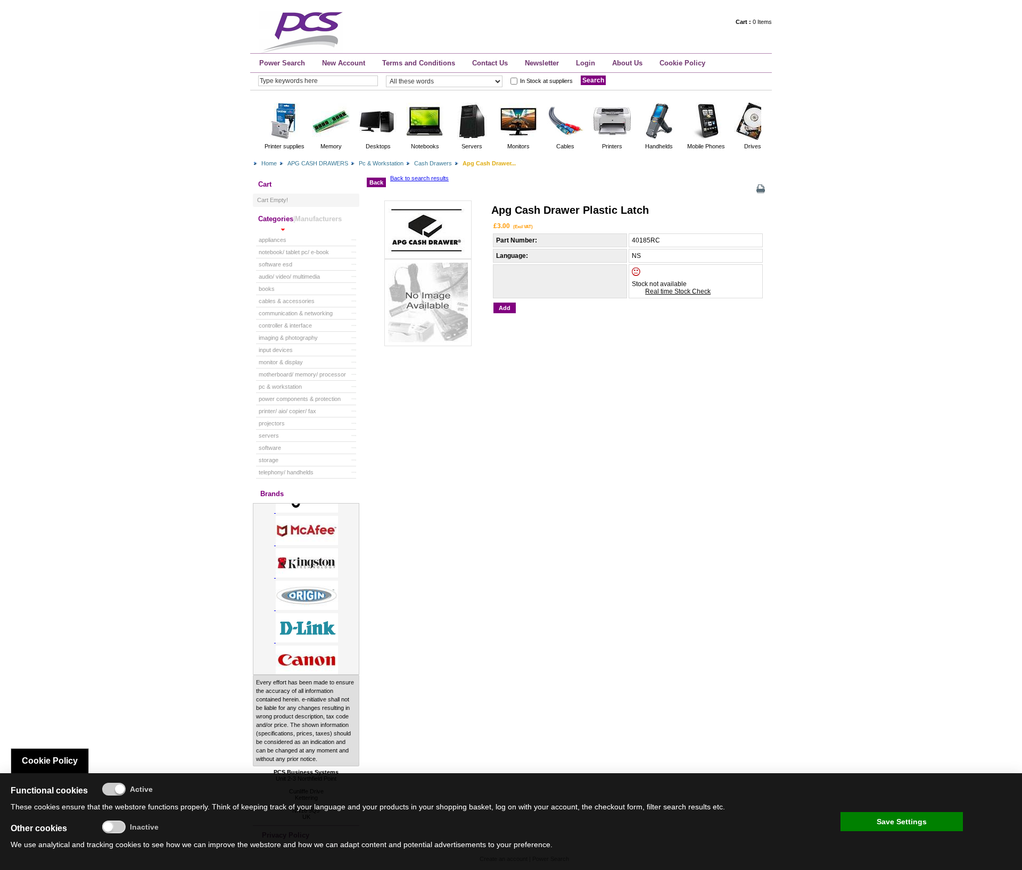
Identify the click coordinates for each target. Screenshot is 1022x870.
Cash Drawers (433, 163)
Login (585, 63)
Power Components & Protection (300, 399)
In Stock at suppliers (546, 81)
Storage (268, 460)
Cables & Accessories (287, 301)
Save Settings (902, 821)
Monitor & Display (281, 362)
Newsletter (542, 63)
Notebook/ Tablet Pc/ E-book (294, 252)
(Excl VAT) (523, 226)
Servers (269, 435)
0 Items (754, 22)
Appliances (272, 240)
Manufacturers (318, 219)
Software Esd (275, 264)
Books (267, 289)
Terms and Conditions (418, 63)
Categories (275, 219)
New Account (343, 63)
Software (270, 448)
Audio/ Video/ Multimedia (289, 276)
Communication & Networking (296, 313)
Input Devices (276, 350)
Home (269, 163)
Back (376, 182)
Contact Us (490, 63)
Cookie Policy (682, 63)
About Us (627, 63)
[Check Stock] (645, 273)
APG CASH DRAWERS (317, 163)
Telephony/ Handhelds (286, 472)
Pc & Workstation (381, 163)
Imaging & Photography (288, 337)
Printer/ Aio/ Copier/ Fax (287, 411)
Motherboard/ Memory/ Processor (302, 374)
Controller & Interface (285, 325)
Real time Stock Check (678, 291)
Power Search (282, 63)
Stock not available (659, 284)
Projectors (272, 423)
